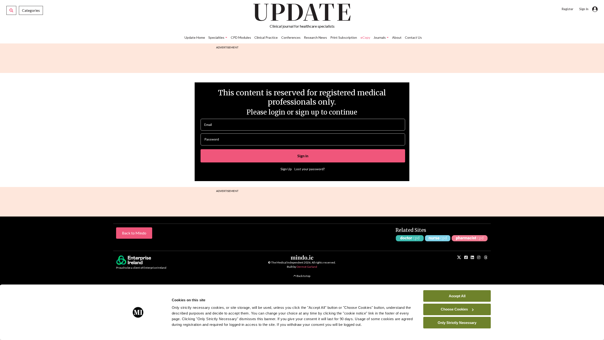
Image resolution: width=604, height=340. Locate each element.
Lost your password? (309, 169)
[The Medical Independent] (485, 257)
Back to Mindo (134, 233)
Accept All (457, 296)
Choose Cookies (454, 309)
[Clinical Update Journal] (478, 257)
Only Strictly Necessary (457, 322)
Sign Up (286, 169)
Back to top (303, 276)
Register (567, 9)
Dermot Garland (307, 266)
